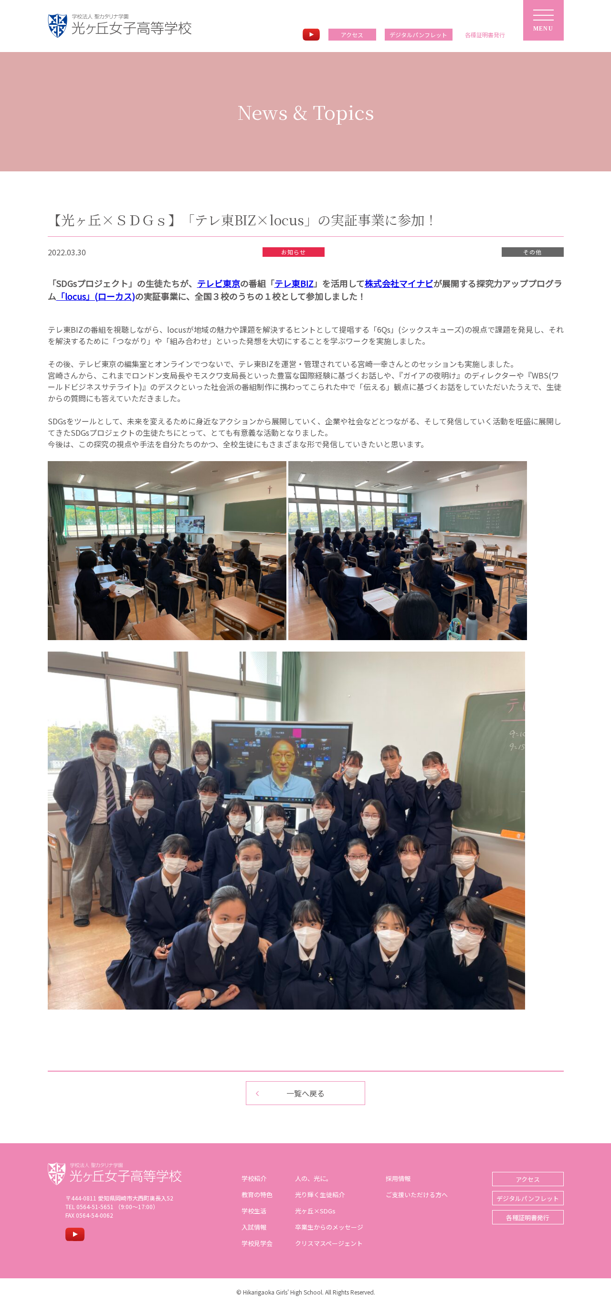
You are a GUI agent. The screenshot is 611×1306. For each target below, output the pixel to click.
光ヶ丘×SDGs (315, 1210)
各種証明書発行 (527, 1217)
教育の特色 (257, 1194)
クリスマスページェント (329, 1243)
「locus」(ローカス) (95, 296)
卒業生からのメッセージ (329, 1227)
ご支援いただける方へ (417, 1194)
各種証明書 (485, 35)
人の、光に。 (313, 1178)
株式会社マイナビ (399, 283)
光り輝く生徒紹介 (320, 1194)
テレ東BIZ (294, 283)
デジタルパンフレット (418, 35)
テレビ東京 (218, 283)
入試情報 (254, 1227)
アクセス (352, 35)
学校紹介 (254, 1178)
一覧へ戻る (305, 1093)
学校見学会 (257, 1243)
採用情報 (398, 1178)
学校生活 (254, 1210)
